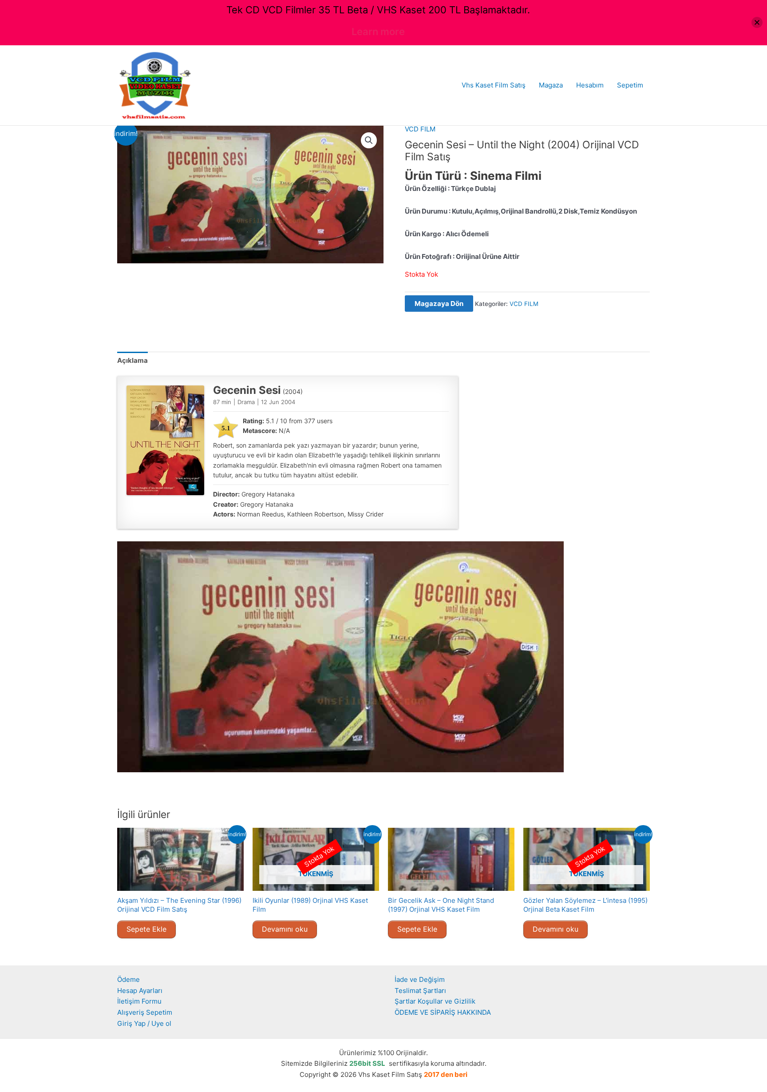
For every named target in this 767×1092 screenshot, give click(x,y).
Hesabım (590, 85)
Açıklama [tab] (132, 360)
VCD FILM (420, 129)
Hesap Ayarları (139, 990)
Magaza (551, 85)
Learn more (378, 31)
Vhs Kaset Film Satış (494, 85)
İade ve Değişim (420, 979)
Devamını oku (285, 929)
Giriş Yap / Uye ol (144, 1023)
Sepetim (630, 85)
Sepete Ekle (146, 929)
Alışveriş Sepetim (144, 1012)
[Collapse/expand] (757, 22)
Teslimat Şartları (420, 990)
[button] (369, 140)
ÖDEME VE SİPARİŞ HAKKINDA (443, 1012)
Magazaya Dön (439, 303)
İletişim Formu (139, 1001)
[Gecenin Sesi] (165, 440)
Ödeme (128, 979)
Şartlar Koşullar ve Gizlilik (435, 1001)
